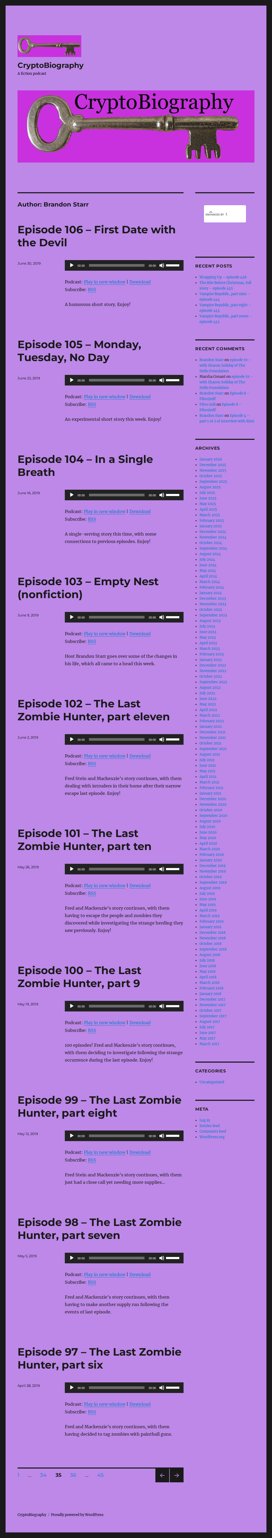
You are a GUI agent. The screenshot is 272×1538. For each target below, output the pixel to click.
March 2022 (209, 715)
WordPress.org (212, 1137)
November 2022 (212, 671)
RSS (92, 289)
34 (45, 1475)
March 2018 (209, 982)
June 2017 (207, 1033)
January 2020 (210, 860)
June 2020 (207, 832)
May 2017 (207, 1038)
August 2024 (210, 554)
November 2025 (212, 470)
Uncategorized (211, 1082)
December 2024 (212, 531)
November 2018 (212, 938)
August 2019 (209, 888)
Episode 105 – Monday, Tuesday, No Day (79, 351)
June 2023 (207, 632)
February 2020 (211, 854)
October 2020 (210, 810)
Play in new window (104, 281)
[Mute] (161, 265)
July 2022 (207, 693)
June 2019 (207, 899)
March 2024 (209, 582)
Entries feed (209, 1126)
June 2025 (207, 498)
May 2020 (207, 838)
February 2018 (211, 988)
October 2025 (210, 476)
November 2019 (212, 871)
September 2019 (213, 882)
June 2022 (207, 698)
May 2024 (207, 570)
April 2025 (208, 509)
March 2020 (209, 849)
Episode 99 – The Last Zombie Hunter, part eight (99, 1106)
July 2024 (207, 559)
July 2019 (207, 893)
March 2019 (209, 916)
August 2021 (209, 754)
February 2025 (211, 520)
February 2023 (211, 654)
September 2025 (213, 481)
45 (102, 1475)
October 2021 (210, 743)
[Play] (71, 265)
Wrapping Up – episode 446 (223, 277)
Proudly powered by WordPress (77, 1515)
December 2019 (212, 866)
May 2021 (207, 771)
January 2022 (210, 726)
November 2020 (212, 804)
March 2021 (209, 782)
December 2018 (212, 932)
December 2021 (212, 732)
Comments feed (212, 1131)
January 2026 (210, 459)
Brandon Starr (211, 360)
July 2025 (207, 492)
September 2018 (213, 949)
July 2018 (207, 960)
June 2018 (207, 966)
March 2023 (209, 648)
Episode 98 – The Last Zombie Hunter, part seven (100, 1229)
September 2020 (213, 815)
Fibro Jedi (207, 404)
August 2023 (209, 621)
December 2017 (212, 999)
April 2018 (207, 977)
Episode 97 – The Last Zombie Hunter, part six (99, 1358)
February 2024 (211, 587)
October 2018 (210, 943)
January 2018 (210, 994)
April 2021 (207, 776)
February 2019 (211, 921)
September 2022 (213, 682)
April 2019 (208, 910)
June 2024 (207, 565)
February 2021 (211, 788)
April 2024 (208, 576)
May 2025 (207, 504)
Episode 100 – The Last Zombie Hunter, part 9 (79, 977)
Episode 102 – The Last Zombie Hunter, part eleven (94, 710)
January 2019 (210, 927)
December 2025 (212, 465)
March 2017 (209, 1044)
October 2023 (210, 609)
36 (75, 1475)
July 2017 (207, 1027)
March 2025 (209, 515)
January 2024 (210, 593)
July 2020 (207, 827)
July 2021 (207, 760)
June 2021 (207, 765)
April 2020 (208, 843)
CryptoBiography (51, 65)
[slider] (173, 265)
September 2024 (213, 548)
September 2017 (213, 1016)
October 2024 (210, 543)
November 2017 (212, 1005)
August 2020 (210, 821)
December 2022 (212, 665)
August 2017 (209, 1021)
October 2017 (210, 1010)
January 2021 (210, 793)
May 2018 (207, 971)
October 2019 (210, 877)
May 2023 (207, 637)
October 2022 (210, 676)
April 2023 (208, 643)
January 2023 (210, 660)
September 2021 (213, 749)
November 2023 (212, 604)
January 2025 (210, 526)
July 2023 (207, 626)
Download (140, 281)
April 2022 (208, 710)
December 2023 (212, 598)
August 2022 (210, 687)
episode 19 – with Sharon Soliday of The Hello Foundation (225, 365)
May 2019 (207, 904)
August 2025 (210, 487)
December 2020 (212, 799)
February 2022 (211, 721)
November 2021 (212, 737)
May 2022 (207, 704)
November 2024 (212, 537)
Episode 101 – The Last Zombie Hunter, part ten (85, 840)
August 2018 (209, 955)
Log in (204, 1120)
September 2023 (213, 615)
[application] (124, 265)
